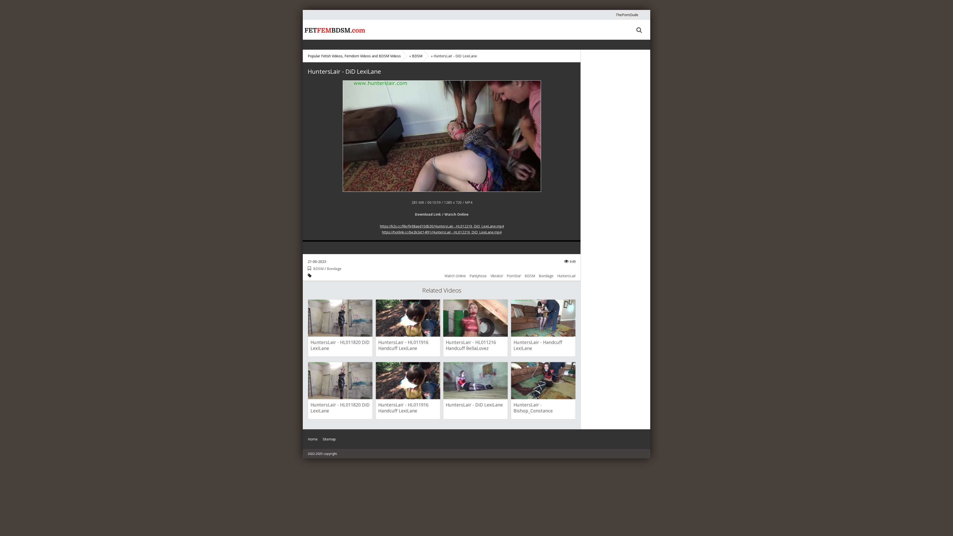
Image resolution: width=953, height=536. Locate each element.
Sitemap (329, 439)
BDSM (318, 268)
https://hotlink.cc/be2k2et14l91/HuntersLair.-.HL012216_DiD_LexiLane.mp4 (442, 232)
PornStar (514, 275)
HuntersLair (566, 275)
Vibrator (496, 275)
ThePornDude (627, 14)
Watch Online (455, 275)
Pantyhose (478, 275)
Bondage (334, 268)
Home (334, 30)
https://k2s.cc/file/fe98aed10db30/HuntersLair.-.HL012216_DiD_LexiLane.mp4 (442, 226)
